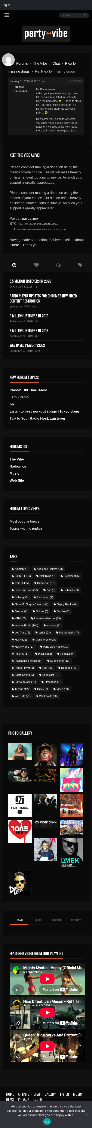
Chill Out (22, 583)
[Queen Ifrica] (20, 751)
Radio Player (24, 667)
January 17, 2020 (22, 321)
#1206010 (76, 81)
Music (14, 473)
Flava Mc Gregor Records (31, 604)
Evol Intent (45, 597)
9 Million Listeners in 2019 (29, 315)
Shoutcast (50, 675)
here (15, 245)
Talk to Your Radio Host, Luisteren (37, 418)
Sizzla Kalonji (25, 682)
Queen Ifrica (60, 660)
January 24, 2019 (22, 336)
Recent (57, 919)
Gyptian (63, 611)
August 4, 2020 (21, 306)
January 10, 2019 (22, 350)
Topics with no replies (26, 528)
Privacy (23, 1099)
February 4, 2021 (22, 286)
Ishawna (53, 625)
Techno (22, 689)
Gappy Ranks (67, 604)
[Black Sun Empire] (71, 805)
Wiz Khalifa (48, 696)
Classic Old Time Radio (28, 390)
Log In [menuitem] (6, 5)
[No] (87, 1114)
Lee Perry (22, 632)
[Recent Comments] (58, 265)
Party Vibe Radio (55, 646)
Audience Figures (50, 569)
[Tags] (80, 265)
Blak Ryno (47, 576)
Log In (37, 1099)
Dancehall (46, 583)
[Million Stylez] (20, 775)
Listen (64, 1094)
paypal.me (30, 218)
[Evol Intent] (20, 831)
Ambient (21, 569)
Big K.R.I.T (23, 576)
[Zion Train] (45, 775)
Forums (22, 63)
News (10, 1099)
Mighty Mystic (69, 632)
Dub (50, 590)
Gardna (21, 611)
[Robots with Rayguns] (71, 780)
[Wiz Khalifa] (45, 849)
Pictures (22, 653)
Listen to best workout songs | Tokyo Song (44, 411)
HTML (20, 618)
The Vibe (40, 63)
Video (62, 689)
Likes (38, 919)
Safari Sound (24, 675)
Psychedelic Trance (28, 660)
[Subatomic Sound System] (71, 754)
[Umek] (71, 853)
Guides (42, 611)
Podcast (67, 653)
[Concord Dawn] (45, 824)
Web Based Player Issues (27, 345)
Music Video (24, 646)
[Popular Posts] (36, 265)
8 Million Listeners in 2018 (29, 330)
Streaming (52, 682)
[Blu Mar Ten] (45, 802)
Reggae (69, 667)
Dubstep (21, 597)
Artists (23, 1094)
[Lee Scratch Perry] (45, 754)
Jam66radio (19, 397)
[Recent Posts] (14, 265)
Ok (47, 1121)
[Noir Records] (20, 805)
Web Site (17, 480)
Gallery (50, 1094)
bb (12, 404)
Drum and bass (26, 590)
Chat (56, 63)
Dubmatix (71, 590)
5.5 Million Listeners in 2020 (30, 281)
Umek (42, 689)
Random (75, 919)
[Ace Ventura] (71, 827)
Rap (47, 667)
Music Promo (46, 639)
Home (10, 1094)
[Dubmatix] (20, 883)
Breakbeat (72, 576)
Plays (19, 919)
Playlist (45, 653)
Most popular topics (24, 521)
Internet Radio (26, 625)
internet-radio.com (47, 618)
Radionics (18, 466)
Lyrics (45, 632)
